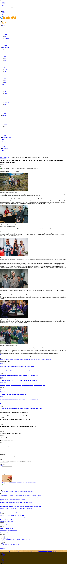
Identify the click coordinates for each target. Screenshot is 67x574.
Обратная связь (4, 556)
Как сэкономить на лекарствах (8, 403)
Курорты (4, 115)
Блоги (5, 58)
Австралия (5, 69)
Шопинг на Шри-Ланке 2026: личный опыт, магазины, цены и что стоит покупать (16, 519)
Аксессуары (6, 93)
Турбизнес (5, 45)
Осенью (5, 111)
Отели (5, 36)
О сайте (3, 3)
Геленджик (3, 551)
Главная (1, 157)
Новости (4, 25)
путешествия (49, 551)
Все (4, 27)
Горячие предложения (7, 137)
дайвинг (19, 551)
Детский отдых (6, 102)
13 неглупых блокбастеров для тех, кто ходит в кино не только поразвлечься (19, 380)
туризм (56, 551)
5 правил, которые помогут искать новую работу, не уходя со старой (17, 366)
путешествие (43, 551)
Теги (3, 4)
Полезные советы (8, 157)
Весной (5, 100)
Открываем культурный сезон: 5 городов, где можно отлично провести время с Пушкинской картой (20, 510)
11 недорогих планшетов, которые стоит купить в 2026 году (12, 515)
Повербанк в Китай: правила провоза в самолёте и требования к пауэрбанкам (16, 502)
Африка (5, 56)
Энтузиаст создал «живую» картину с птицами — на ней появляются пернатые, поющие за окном (17, 491)
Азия (5, 51)
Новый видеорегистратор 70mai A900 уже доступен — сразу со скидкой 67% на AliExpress (22, 385)
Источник (1, 354)
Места (5, 80)
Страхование (6, 40)
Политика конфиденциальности (7, 557)
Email (1, 457)
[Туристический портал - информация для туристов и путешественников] (8, 19)
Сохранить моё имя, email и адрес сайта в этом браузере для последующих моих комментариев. (16, 461)
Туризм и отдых (6, 84)
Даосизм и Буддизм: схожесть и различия (8, 524)
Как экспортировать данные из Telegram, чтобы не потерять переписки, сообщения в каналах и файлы (20, 506)
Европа (5, 60)
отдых (22, 551)
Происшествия (6, 38)
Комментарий (2, 454)
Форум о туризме (5, 553)
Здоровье (5, 34)
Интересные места (6, 47)
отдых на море (37, 551)
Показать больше (3, 548)
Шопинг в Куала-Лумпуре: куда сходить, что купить (10, 532)
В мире (5, 29)
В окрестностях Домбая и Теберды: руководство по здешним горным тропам (14, 541)
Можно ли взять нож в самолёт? (6, 528)
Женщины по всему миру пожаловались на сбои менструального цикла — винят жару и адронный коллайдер (19, 482)
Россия (5, 62)
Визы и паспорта (6, 141)
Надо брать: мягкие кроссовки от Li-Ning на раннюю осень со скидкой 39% (19, 375)
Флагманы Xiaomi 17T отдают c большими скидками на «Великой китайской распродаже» (22, 370)
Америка (5, 73)
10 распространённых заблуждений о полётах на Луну (13, 394)
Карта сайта (4, 2)
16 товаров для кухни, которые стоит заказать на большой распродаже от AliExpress (21, 408)
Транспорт (5, 152)
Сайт (1, 459)
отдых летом (32, 551)
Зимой (5, 106)
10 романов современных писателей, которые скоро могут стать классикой (19, 399)
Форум (3, 5)
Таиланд (14, 551)
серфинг (53, 551)
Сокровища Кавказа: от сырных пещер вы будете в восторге (11, 544)
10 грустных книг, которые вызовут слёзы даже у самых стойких (16, 389)
